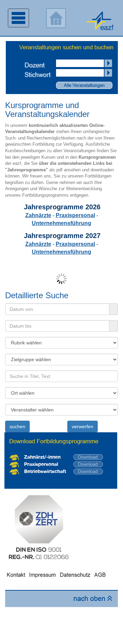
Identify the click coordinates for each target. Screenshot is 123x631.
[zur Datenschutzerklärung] (75, 574)
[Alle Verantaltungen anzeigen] (84, 84)
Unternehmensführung (61, 223)
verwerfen (82, 426)
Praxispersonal (75, 215)
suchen (17, 426)
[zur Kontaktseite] (16, 574)
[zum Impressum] (42, 574)
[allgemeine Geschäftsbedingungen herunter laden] (101, 574)
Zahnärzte (38, 215)
